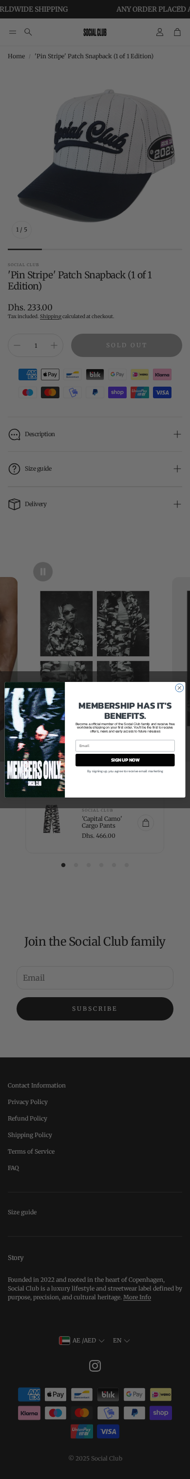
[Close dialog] (179, 687)
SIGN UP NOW (125, 759)
